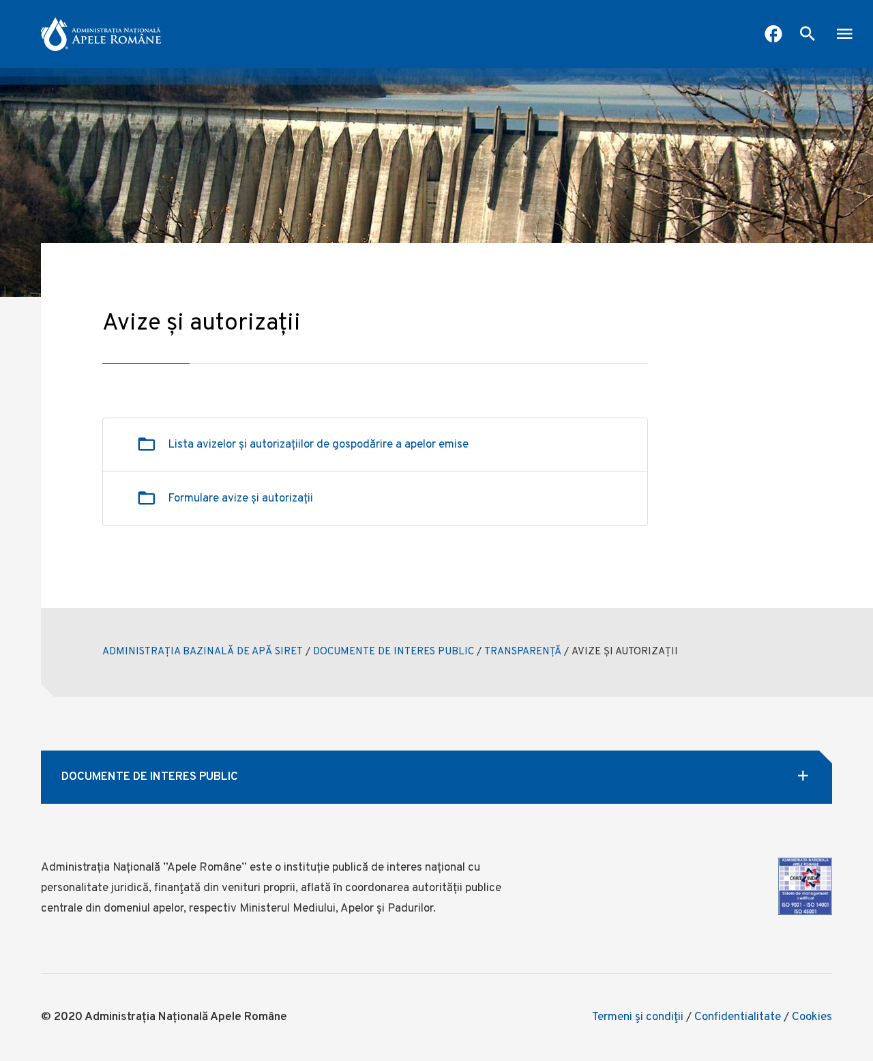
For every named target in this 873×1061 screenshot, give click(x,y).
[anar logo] (101, 34)
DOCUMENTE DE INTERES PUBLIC (393, 651)
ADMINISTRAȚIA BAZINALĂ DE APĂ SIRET (202, 651)
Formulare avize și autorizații (240, 498)
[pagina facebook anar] (773, 35)
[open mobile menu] (844, 35)
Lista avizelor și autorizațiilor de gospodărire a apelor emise (318, 444)
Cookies (812, 1017)
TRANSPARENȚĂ (522, 651)
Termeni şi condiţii (637, 1017)
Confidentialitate (737, 1017)
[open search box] (807, 35)
